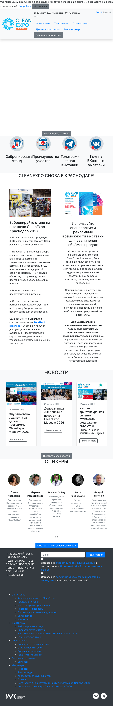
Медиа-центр (72, 29)
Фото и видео (26, 672)
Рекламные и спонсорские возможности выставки (47, 633)
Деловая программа (48, 29)
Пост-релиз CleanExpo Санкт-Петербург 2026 (45, 686)
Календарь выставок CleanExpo (36, 598)
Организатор (25, 615)
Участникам (61, 23)
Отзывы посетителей (30, 647)
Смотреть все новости (56, 455)
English (99, 12)
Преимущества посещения (33, 644)
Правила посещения (29, 651)
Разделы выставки (28, 601)
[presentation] (55, 536)
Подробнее (25, 6)
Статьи (22, 679)
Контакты (23, 619)
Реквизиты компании (30, 654)
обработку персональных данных (75, 562)
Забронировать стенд (48, 35)
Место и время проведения (34, 605)
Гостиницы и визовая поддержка (37, 612)
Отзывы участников (29, 636)
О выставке (43, 23)
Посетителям (80, 23)
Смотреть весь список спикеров (56, 545)
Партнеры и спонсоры (31, 608)
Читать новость (18, 439)
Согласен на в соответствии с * (72, 566)
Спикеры (23, 661)
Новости (23, 668)
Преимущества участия (31, 629)
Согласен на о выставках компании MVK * (70, 578)
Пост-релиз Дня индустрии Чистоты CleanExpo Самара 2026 (54, 682)
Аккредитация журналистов (34, 675)
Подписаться (95, 554)
